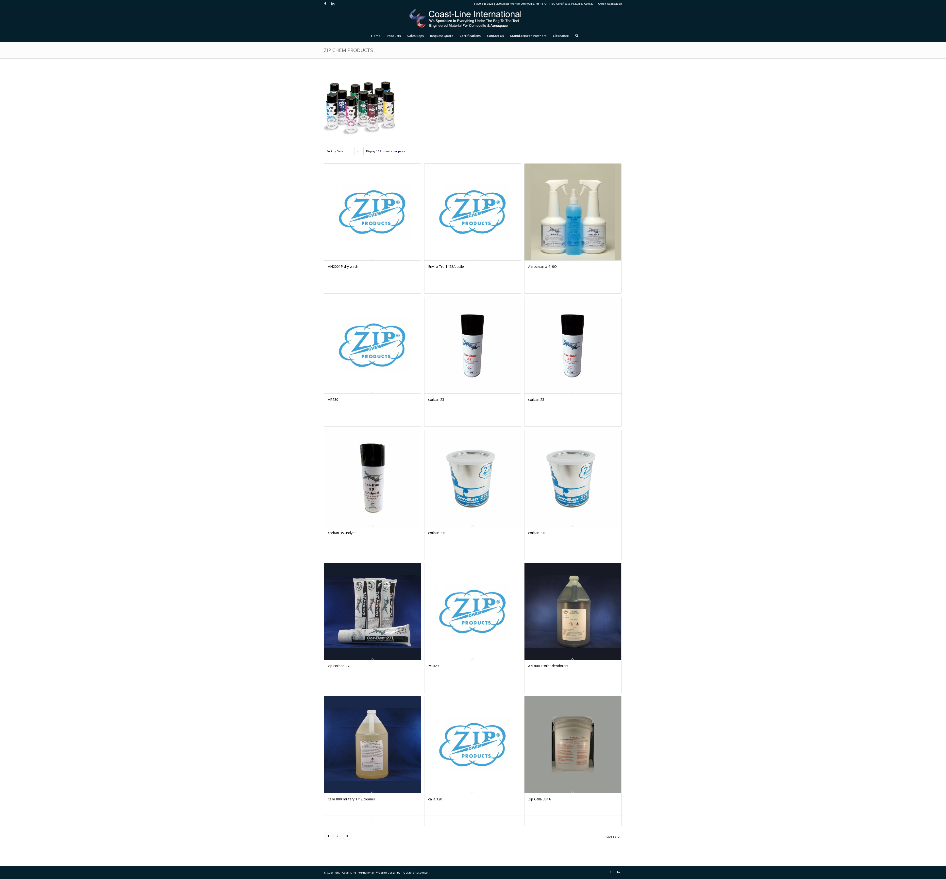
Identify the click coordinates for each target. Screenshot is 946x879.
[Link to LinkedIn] (333, 3)
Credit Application (610, 3)
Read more (351, 288)
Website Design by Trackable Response (402, 872)
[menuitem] (609, 3)
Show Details (395, 288)
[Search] (575, 36)
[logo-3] (473, 18)
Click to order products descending (358, 152)
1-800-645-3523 (483, 3)
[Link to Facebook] (325, 3)
